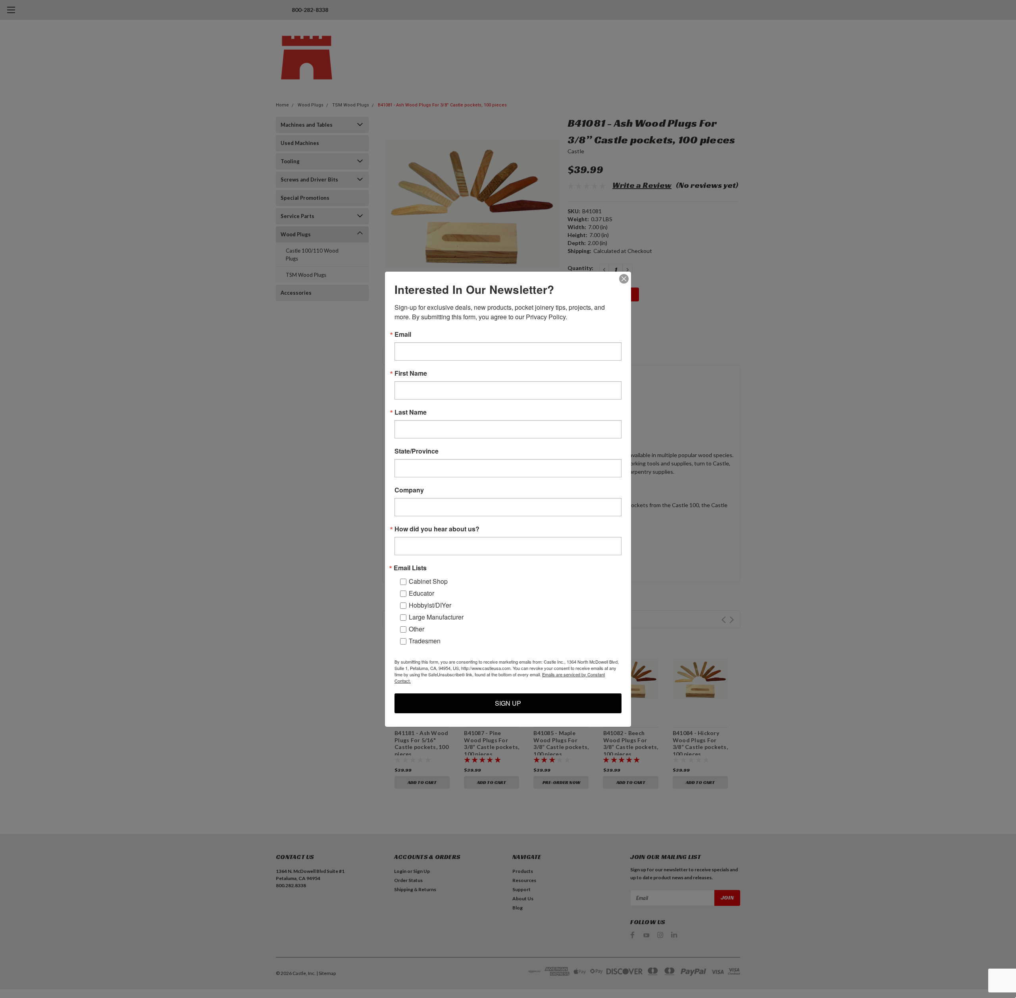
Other (416, 628)
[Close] (624, 279)
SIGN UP (508, 703)
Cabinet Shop (428, 581)
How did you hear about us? (436, 529)
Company (409, 490)
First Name (410, 373)
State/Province (416, 451)
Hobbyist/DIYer (430, 605)
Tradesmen (425, 640)
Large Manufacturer (436, 617)
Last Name (410, 412)
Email (402, 334)
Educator (421, 593)
